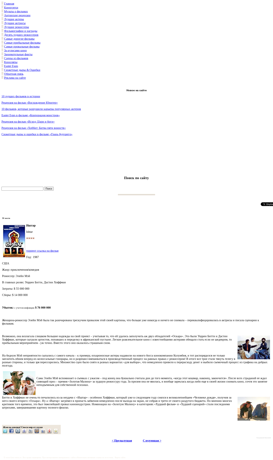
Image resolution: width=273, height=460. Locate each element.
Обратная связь (13, 73)
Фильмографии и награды (20, 31)
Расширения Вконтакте (263, 437)
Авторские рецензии (17, 15)
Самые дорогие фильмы (19, 38)
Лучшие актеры (14, 19)
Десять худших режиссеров (21, 34)
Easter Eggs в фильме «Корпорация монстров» (30, 115)
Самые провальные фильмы (22, 46)
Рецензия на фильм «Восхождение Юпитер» (29, 102)
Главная (9, 3)
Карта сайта (120, 457)
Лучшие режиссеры (16, 27)
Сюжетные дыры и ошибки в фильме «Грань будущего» (36, 134)
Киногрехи (11, 7)
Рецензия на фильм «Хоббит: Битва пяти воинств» (33, 127)
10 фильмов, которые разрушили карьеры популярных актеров (41, 109)
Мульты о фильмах (16, 11)
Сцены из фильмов (16, 58)
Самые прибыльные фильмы (22, 42)
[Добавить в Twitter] (6, 431)
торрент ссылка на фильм (42, 250)
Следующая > (152, 440)
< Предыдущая (122, 440)
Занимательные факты (18, 54)
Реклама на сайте (15, 77)
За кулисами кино (15, 50)
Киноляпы (10, 62)
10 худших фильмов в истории (20, 96)
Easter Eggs (11, 66)
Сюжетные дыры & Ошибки (22, 70)
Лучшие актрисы (15, 23)
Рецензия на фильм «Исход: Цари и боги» (28, 121)
